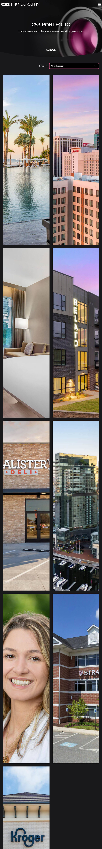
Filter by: (43, 65)
